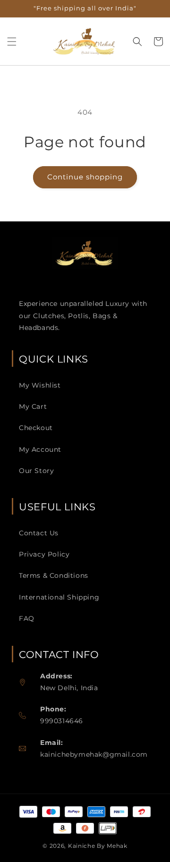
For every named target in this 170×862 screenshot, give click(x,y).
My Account (40, 449)
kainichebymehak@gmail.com (94, 754)
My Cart (33, 406)
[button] (11, 41)
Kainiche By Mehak (98, 845)
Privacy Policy (44, 554)
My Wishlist (40, 385)
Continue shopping (85, 176)
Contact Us (39, 533)
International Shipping (59, 597)
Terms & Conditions (53, 575)
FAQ (26, 618)
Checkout (36, 427)
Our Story (36, 470)
